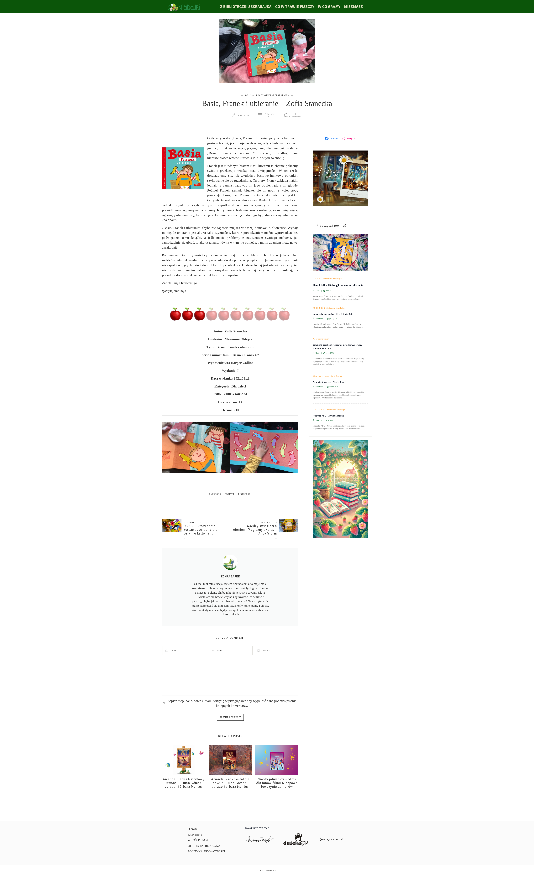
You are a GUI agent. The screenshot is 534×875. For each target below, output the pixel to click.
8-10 (321, 308)
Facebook (215, 494)
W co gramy (329, 6)
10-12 (315, 308)
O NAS (192, 829)
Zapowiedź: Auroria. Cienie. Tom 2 (329, 382)
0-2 (246, 95)
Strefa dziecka (336, 376)
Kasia (317, 291)
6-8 (322, 410)
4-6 (318, 279)
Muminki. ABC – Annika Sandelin (328, 415)
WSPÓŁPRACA (198, 840)
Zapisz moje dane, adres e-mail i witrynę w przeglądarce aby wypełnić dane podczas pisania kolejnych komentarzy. (232, 703)
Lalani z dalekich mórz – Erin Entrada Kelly (333, 314)
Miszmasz (353, 6)
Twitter (230, 494)
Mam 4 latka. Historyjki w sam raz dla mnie (338, 285)
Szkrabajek (242, 115)
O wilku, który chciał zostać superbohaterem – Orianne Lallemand (203, 529)
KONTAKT (195, 834)
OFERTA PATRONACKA (204, 845)
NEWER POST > (269, 522)
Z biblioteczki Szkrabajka (246, 6)
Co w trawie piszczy (294, 6)
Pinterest (244, 494)
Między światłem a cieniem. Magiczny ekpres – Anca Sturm (255, 529)
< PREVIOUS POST (193, 522)
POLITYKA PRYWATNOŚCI (206, 851)
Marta (317, 420)
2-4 (252, 95)
